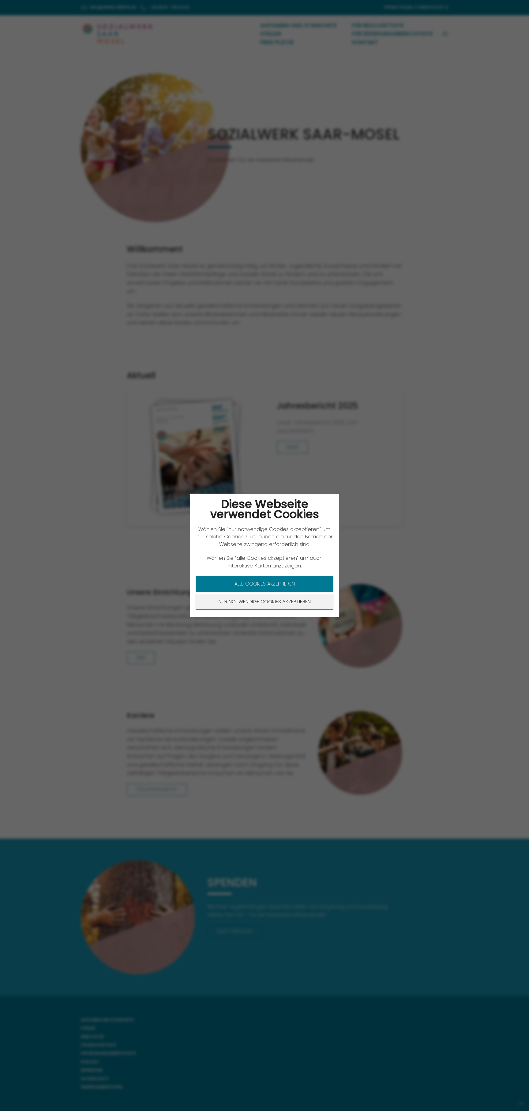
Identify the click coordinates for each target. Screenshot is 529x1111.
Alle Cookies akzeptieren (264, 583)
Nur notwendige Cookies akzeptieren (265, 601)
